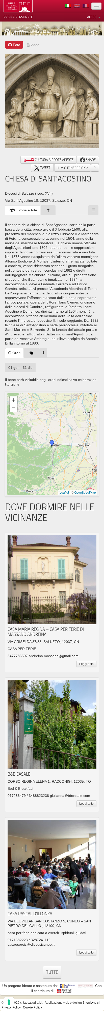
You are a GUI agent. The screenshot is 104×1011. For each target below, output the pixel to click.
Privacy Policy (11, 1007)
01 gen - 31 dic (20, 368)
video (34, 45)
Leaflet (64, 492)
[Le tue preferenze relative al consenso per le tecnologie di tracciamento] (9, 1002)
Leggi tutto (86, 664)
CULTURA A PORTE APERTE (53, 159)
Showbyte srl (91, 1002)
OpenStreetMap (85, 492)
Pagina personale (18, 17)
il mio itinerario (71, 168)
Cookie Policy (32, 1007)
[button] (52, 444)
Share (90, 159)
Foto (16, 45)
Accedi (92, 17)
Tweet (44, 167)
